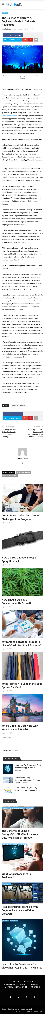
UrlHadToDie (14, 1009)
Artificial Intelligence (16, 987)
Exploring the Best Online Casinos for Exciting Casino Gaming (9, 433)
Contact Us (28, 1011)
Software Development (17, 808)
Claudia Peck (6, 29)
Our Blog (35, 987)
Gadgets (5, 808)
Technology (30, 808)
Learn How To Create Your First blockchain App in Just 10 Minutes (28, 767)
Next (9, 738)
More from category (10, 475)
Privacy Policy (38, 1011)
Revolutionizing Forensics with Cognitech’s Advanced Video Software (20, 910)
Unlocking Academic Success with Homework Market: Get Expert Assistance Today (34, 434)
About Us (19, 1011)
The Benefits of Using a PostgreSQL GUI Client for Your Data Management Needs (20, 834)
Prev (4, 738)
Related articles (9, 472)
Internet (5, 920)
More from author (23, 472)
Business (5, 13)
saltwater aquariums (9, 116)
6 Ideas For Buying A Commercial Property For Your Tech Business (27, 780)
